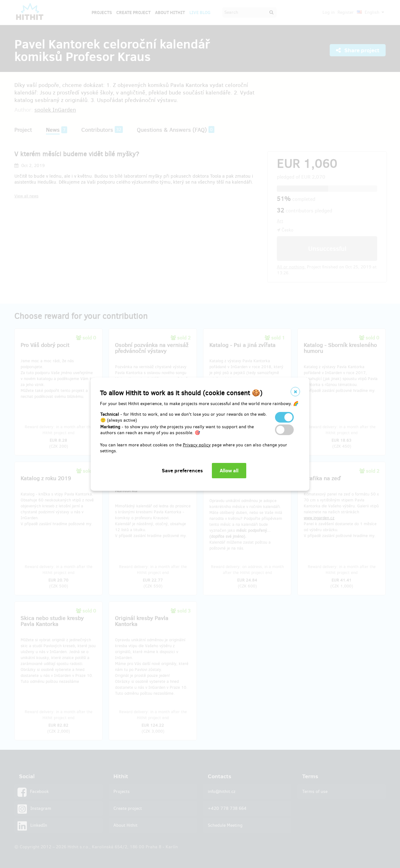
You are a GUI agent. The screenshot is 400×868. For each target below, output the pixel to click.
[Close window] (295, 391)
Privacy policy (197, 445)
